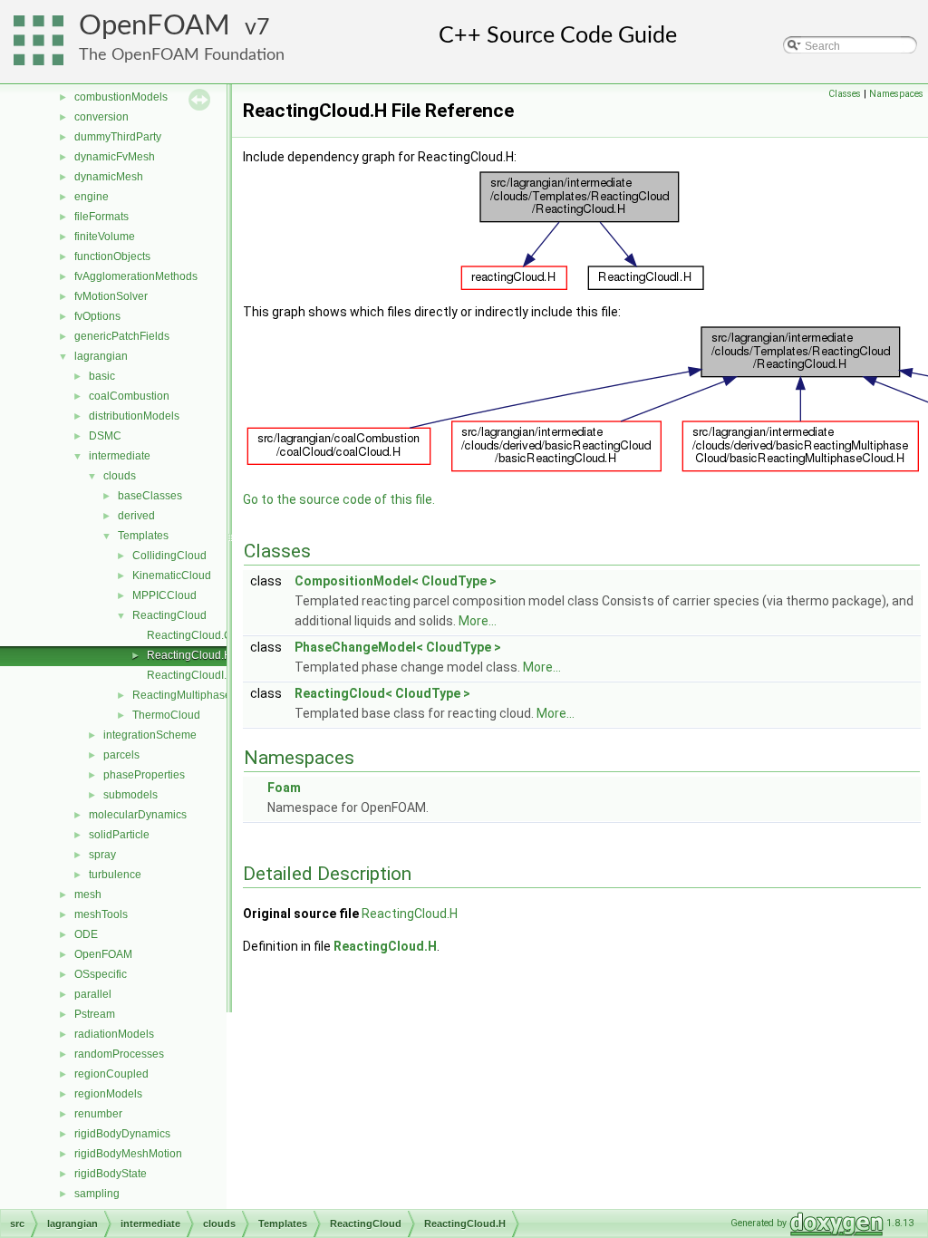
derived (136, 515)
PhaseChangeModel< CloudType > (398, 647)
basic (102, 376)
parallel (92, 994)
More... (478, 621)
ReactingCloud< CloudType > (382, 693)
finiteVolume (104, 236)
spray (102, 854)
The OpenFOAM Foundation (182, 54)
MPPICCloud (164, 595)
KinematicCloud (171, 575)
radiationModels (114, 1034)
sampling (97, 1193)
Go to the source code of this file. (339, 499)
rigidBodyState (110, 1173)
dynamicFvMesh (114, 156)
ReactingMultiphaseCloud (196, 695)
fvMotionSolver (111, 296)
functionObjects (112, 256)
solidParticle (119, 834)
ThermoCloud (166, 715)
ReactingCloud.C (189, 635)
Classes (844, 94)
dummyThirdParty (117, 137)
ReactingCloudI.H (191, 675)
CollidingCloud (169, 555)
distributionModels (134, 416)
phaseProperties (144, 775)
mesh (88, 894)
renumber (98, 1113)
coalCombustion (129, 396)
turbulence (115, 874)
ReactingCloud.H (189, 655)
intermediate (119, 456)
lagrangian (101, 356)
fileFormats (101, 216)
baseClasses (150, 495)
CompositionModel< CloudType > (396, 581)
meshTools (101, 914)
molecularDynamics (138, 814)
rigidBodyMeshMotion (128, 1153)
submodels (130, 794)
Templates (143, 535)
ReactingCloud (169, 615)
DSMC (105, 436)
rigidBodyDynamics (122, 1133)
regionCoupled (111, 1074)
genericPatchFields (121, 336)
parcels (121, 755)
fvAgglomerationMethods (136, 276)
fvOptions (97, 316)
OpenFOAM (154, 26)
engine (91, 196)
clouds (119, 475)
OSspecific (100, 974)
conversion (101, 117)
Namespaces (896, 94)
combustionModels (121, 97)
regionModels (108, 1094)
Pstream (94, 1014)
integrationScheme (150, 735)
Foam (284, 787)
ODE (86, 934)
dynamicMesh (108, 176)
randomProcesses (119, 1054)
